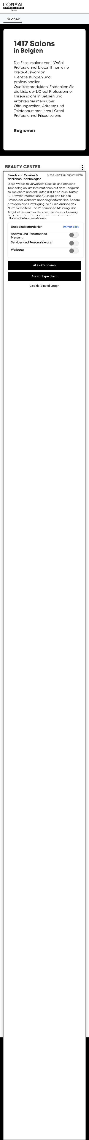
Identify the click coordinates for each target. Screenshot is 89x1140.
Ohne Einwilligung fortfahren (65, 174)
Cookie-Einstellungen (44, 285)
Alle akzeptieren (44, 265)
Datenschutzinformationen (27, 218)
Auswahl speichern (44, 276)
